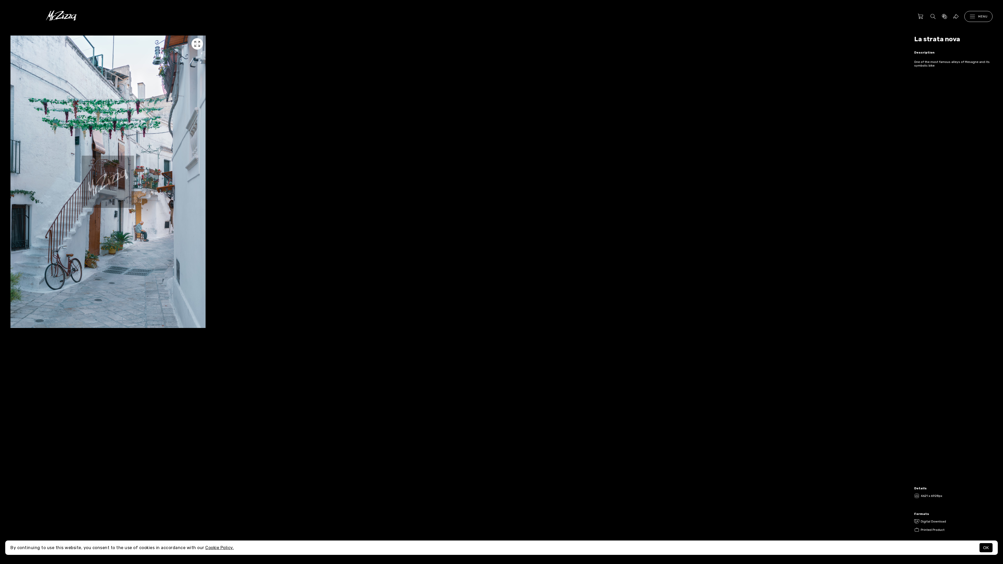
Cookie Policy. (219, 547)
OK (986, 547)
